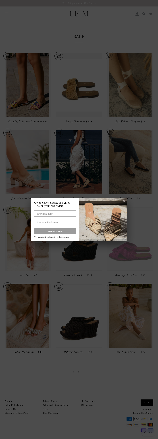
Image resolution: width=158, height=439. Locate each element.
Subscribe (55, 231)
